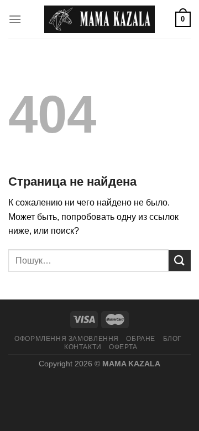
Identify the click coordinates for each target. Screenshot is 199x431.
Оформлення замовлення (66, 339)
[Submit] (180, 260)
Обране (140, 339)
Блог (172, 339)
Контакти (83, 347)
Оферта (123, 347)
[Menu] (15, 19)
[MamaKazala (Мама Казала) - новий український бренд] (99, 19)
